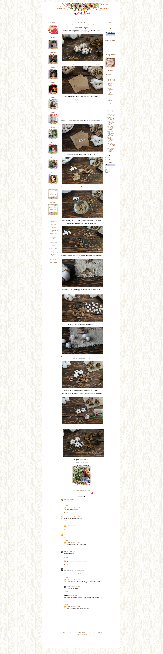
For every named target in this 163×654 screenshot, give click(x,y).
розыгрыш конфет (53, 244)
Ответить (65, 503)
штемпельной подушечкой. (84, 292)
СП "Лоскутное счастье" (53, 255)
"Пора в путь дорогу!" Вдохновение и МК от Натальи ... (111, 103)
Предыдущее (99, 632)
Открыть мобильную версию (81, 634)
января (109, 77)
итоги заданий (53, 227)
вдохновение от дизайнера (81, 490)
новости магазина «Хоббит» (53, 235)
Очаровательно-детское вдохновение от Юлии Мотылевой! (110, 133)
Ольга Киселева (67, 516)
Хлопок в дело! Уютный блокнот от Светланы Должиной (111, 128)
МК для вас (88, 490)
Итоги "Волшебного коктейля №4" (111, 115)
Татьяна (65, 568)
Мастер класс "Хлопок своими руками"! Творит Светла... (111, 145)
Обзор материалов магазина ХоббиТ (53, 240)
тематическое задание (53, 260)
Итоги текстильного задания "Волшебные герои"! (111, 88)
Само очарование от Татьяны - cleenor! (111, 80)
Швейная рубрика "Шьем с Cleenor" (53, 264)
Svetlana (68, 507)
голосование (53, 222)
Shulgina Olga (66, 499)
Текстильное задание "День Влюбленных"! (110, 118)
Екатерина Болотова (68, 534)
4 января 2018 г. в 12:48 (75, 586)
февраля (109, 76)
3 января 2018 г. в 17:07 (71, 551)
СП (53, 250)
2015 (107, 157)
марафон (53, 228)
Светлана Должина (84, 462)
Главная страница (81, 632)
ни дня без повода (53, 233)
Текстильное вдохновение (53, 257)
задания (53, 225)
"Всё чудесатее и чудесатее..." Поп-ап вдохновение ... (111, 93)
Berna (65, 551)
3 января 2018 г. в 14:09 (77, 534)
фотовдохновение (53, 262)
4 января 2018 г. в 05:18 (75, 579)
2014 (107, 159)
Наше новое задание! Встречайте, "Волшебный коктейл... (110, 139)
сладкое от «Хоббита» (53, 248)
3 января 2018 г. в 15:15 (75, 542)
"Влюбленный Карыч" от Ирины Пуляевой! (111, 112)
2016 (107, 155)
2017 (107, 154)
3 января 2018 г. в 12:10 (75, 507)
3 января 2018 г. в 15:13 (75, 525)
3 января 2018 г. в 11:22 (74, 499)
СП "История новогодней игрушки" (53, 252)
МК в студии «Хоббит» (53, 230)
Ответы (66, 505)
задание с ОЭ (53, 224)
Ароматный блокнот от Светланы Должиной (111, 108)
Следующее (63, 632)
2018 (107, 72)
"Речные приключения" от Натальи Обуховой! (111, 98)
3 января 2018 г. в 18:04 (75, 559)
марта (109, 74)
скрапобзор (53, 247)
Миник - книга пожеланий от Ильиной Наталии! (110, 123)
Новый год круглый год (53, 238)
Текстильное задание (53, 259)
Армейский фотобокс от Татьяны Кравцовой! (110, 84)
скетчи (53, 245)
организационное (53, 242)
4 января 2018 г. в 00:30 (73, 595)
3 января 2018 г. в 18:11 (72, 568)
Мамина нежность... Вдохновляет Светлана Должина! (111, 150)
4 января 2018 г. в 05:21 (75, 606)
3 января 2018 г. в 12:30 (75, 516)
